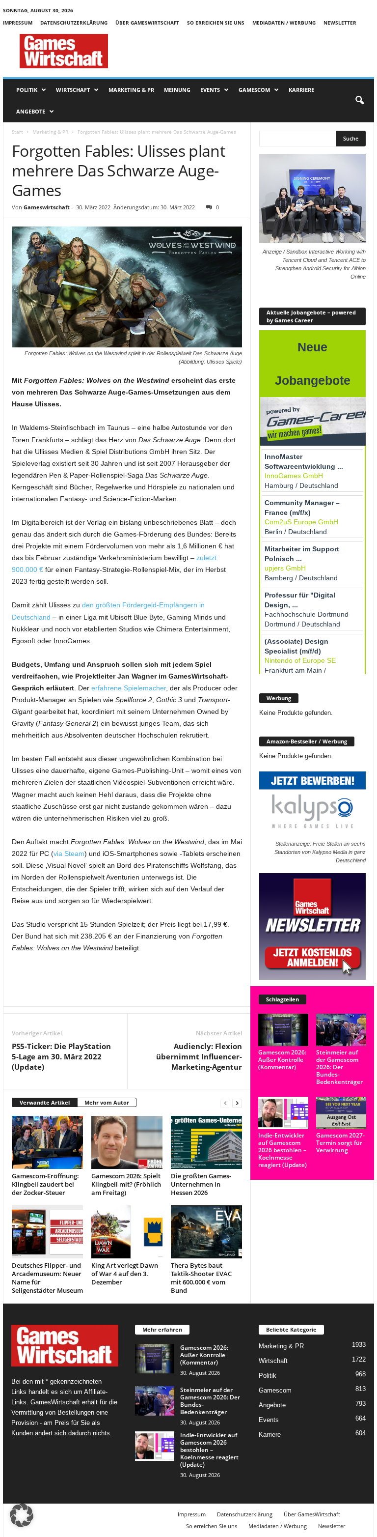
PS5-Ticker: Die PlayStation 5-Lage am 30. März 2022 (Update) (61, 1056)
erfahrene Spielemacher (128, 688)
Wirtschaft (73, 89)
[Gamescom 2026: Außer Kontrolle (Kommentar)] (283, 1030)
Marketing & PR (131, 89)
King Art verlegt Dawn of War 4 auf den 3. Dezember (124, 1273)
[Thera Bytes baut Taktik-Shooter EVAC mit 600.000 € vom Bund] (206, 1231)
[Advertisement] (249, 51)
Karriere (301, 89)
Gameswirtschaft (47, 207)
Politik (26, 89)
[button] (359, 101)
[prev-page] (225, 1103)
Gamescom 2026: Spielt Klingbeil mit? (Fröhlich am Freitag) (126, 1184)
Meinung (177, 89)
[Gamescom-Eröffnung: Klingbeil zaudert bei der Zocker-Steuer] (47, 1142)
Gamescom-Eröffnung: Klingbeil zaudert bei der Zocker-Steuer (45, 1184)
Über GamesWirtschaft (147, 22)
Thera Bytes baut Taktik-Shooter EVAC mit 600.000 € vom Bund (201, 1278)
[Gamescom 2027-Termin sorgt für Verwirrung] (341, 1113)
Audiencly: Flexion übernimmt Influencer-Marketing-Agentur (199, 1056)
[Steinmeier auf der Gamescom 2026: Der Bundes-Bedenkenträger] (341, 1030)
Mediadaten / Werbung (284, 22)
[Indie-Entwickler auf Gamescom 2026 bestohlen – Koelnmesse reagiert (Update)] (283, 1113)
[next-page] (237, 1103)
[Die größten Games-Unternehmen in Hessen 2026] (206, 1142)
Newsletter (339, 22)
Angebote (30, 111)
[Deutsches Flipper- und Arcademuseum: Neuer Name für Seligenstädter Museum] (47, 1231)
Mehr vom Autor (106, 1102)
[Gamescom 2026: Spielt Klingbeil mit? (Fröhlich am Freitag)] (126, 1142)
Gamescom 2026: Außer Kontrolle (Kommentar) (282, 1059)
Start (17, 131)
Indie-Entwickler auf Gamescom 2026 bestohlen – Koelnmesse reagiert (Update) (282, 1150)
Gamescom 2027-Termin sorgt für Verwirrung (340, 1142)
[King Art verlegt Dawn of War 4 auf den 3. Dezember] (126, 1231)
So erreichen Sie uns (215, 22)
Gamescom (254, 89)
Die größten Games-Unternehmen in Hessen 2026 (201, 1184)
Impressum (17, 22)
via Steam (69, 853)
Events (210, 89)
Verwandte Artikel (45, 1102)
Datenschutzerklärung (74, 22)
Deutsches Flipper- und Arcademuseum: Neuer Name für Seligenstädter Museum (47, 1278)
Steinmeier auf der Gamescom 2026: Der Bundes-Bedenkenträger (339, 1067)
